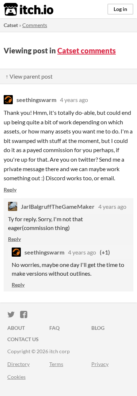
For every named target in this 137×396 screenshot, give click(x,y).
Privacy (100, 364)
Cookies (16, 377)
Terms (56, 364)
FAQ (54, 328)
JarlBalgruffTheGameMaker (58, 206)
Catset (11, 25)
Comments (34, 25)
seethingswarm (36, 99)
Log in (120, 9)
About (16, 328)
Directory (18, 364)
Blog (97, 328)
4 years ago (74, 99)
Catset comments (86, 50)
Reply (10, 189)
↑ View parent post (29, 76)
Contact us (23, 339)
